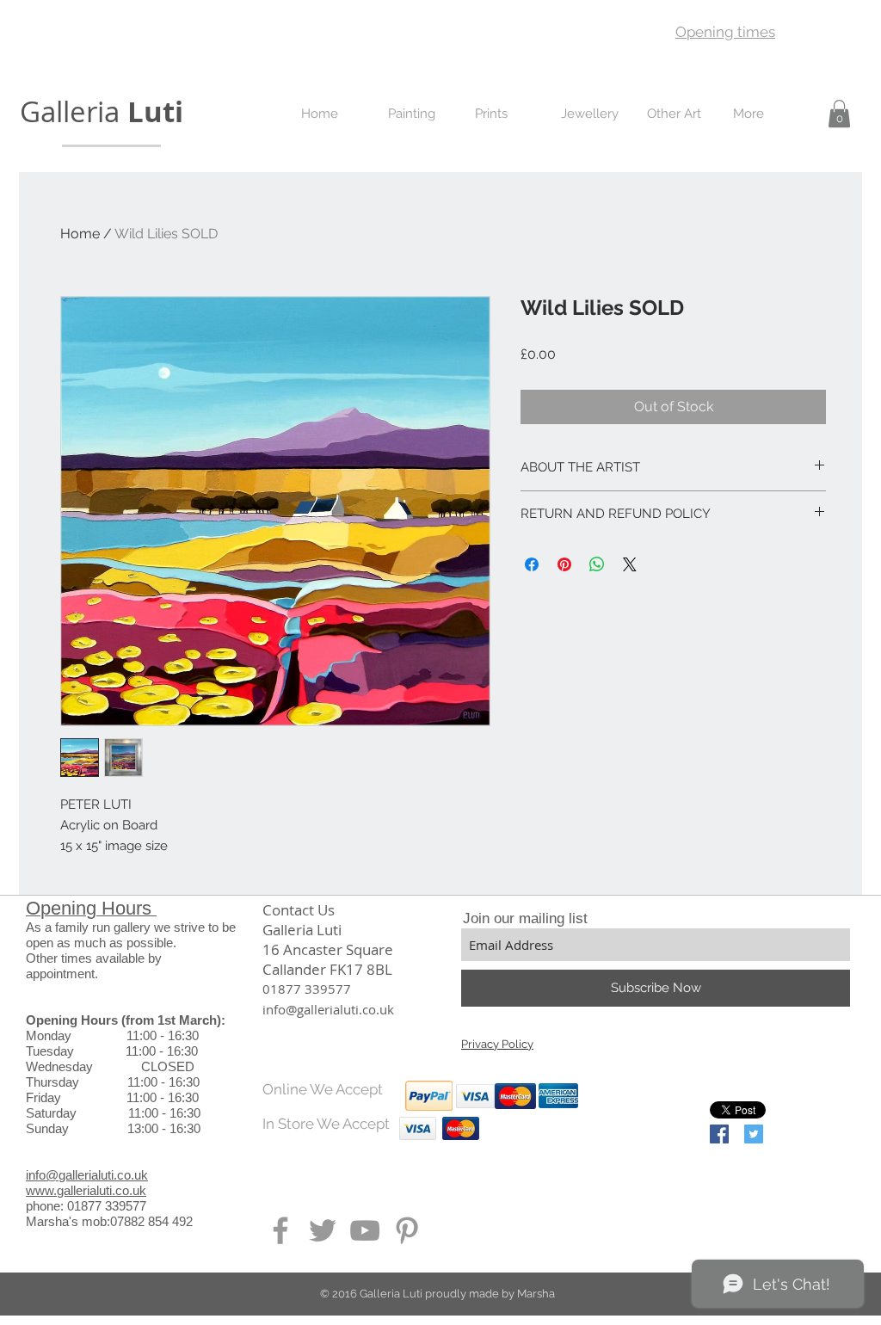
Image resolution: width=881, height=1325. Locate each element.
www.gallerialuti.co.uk (86, 1190)
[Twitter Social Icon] (753, 1134)
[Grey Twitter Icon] (323, 1230)
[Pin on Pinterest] (564, 564)
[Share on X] (629, 564)
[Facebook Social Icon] (719, 1134)
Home (80, 233)
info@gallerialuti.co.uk (87, 1175)
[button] (839, 113)
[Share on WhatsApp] (597, 564)
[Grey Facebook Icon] (280, 1230)
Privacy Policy (497, 1044)
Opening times (725, 31)
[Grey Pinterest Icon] (407, 1230)
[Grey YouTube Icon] (365, 1230)
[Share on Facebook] (531, 564)
